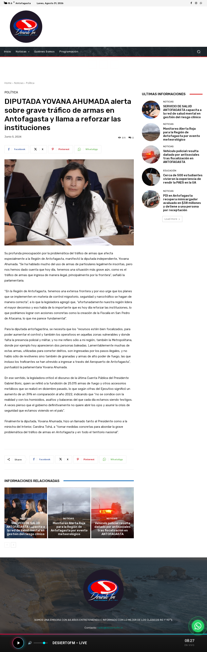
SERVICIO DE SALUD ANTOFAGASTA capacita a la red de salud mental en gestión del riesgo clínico (25, 528)
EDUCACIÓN (169, 171)
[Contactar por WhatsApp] (198, 626)
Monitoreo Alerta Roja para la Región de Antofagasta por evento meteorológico (69, 528)
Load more (171, 219)
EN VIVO (189, 645)
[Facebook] (191, 3)
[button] (198, 51)
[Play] (18, 643)
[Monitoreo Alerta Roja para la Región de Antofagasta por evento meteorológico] (69, 512)
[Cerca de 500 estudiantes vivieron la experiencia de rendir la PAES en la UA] (151, 177)
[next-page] (13, 545)
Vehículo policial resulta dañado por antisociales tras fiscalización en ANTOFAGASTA (112, 528)
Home (8, 83)
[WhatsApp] (201, 3)
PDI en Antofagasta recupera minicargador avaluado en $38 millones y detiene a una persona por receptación (182, 203)
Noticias (18, 83)
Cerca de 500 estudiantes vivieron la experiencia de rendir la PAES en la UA (183, 178)
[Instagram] (196, 3)
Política (30, 83)
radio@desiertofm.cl (110, 627)
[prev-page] (7, 545)
